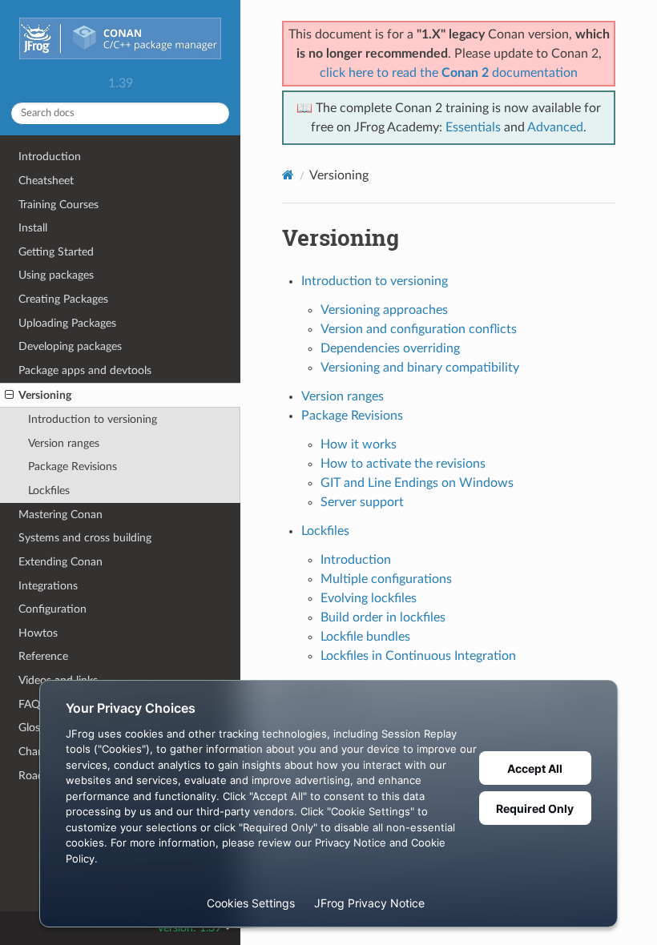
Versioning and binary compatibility (419, 367)
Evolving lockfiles (368, 598)
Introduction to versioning (92, 419)
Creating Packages (63, 299)
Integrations (48, 586)
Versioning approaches (384, 310)
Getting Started (56, 252)
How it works (358, 444)
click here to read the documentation (449, 72)
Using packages (56, 275)
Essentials (473, 127)
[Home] (288, 175)
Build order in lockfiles (382, 617)
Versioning (44, 395)
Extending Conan (60, 562)
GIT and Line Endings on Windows (417, 483)
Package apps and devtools (84, 370)
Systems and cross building (84, 538)
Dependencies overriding (390, 348)
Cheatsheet (46, 181)
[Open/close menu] (9, 395)
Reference (43, 656)
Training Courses (58, 205)
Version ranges (63, 443)
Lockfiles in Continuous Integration (418, 655)
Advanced (555, 127)
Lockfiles (49, 491)
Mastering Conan (60, 515)
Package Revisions (72, 466)
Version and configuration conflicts (418, 329)
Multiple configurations (386, 579)
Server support (362, 502)
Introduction (49, 157)
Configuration (52, 609)
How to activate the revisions (403, 463)
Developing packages (70, 346)
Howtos (38, 633)
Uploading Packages (67, 323)
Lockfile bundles (365, 636)
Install (32, 228)
